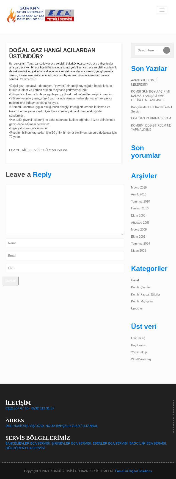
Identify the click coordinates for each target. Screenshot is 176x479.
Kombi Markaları (142, 301)
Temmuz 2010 (140, 201)
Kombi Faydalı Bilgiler (145, 294)
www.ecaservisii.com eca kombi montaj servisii (48, 75)
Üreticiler (137, 308)
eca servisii (96, 67)
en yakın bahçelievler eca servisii (48, 71)
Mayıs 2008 (139, 229)
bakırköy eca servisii (78, 63)
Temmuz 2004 (140, 243)
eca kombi (27, 67)
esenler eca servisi (82, 71)
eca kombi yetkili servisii (72, 67)
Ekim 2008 (138, 215)
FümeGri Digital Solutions (133, 471)
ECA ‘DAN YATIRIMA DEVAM (151, 118)
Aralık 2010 (138, 194)
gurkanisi (19, 63)
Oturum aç (138, 338)
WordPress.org (141, 359)
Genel (135, 280)
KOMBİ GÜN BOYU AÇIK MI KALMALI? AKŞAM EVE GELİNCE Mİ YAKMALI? (150, 96)
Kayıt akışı (138, 345)
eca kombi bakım (45, 67)
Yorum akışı (139, 352)
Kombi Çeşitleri (141, 287)
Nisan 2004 (138, 250)
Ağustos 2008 (140, 222)
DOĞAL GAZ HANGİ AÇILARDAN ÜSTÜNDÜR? (52, 53)
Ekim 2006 (138, 236)
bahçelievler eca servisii (50, 63)
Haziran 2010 (139, 208)
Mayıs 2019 (139, 187)
